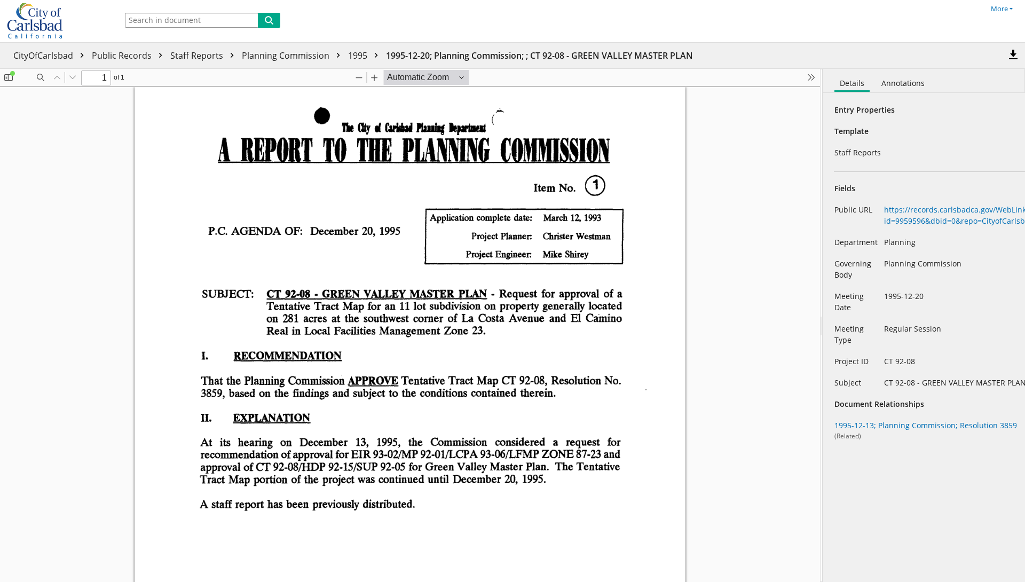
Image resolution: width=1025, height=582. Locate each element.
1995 (358, 55)
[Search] (269, 20)
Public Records (123, 55)
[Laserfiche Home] (56, 21)
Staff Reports (197, 55)
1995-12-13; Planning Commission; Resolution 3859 (925, 425)
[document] (924, 325)
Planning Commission (287, 55)
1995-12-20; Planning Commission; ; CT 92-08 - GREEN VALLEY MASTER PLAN (539, 55)
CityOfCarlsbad (44, 55)
